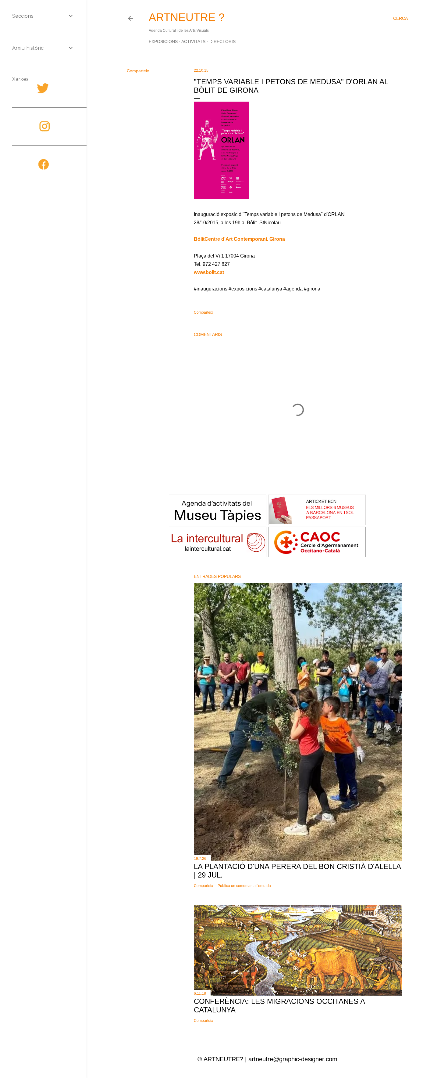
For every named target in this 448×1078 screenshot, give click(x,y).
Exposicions (163, 41)
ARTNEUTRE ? (187, 17)
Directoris (222, 41)
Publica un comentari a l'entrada (244, 886)
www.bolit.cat (209, 272)
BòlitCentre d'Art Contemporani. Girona (239, 239)
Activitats (193, 41)
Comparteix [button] (138, 70)
